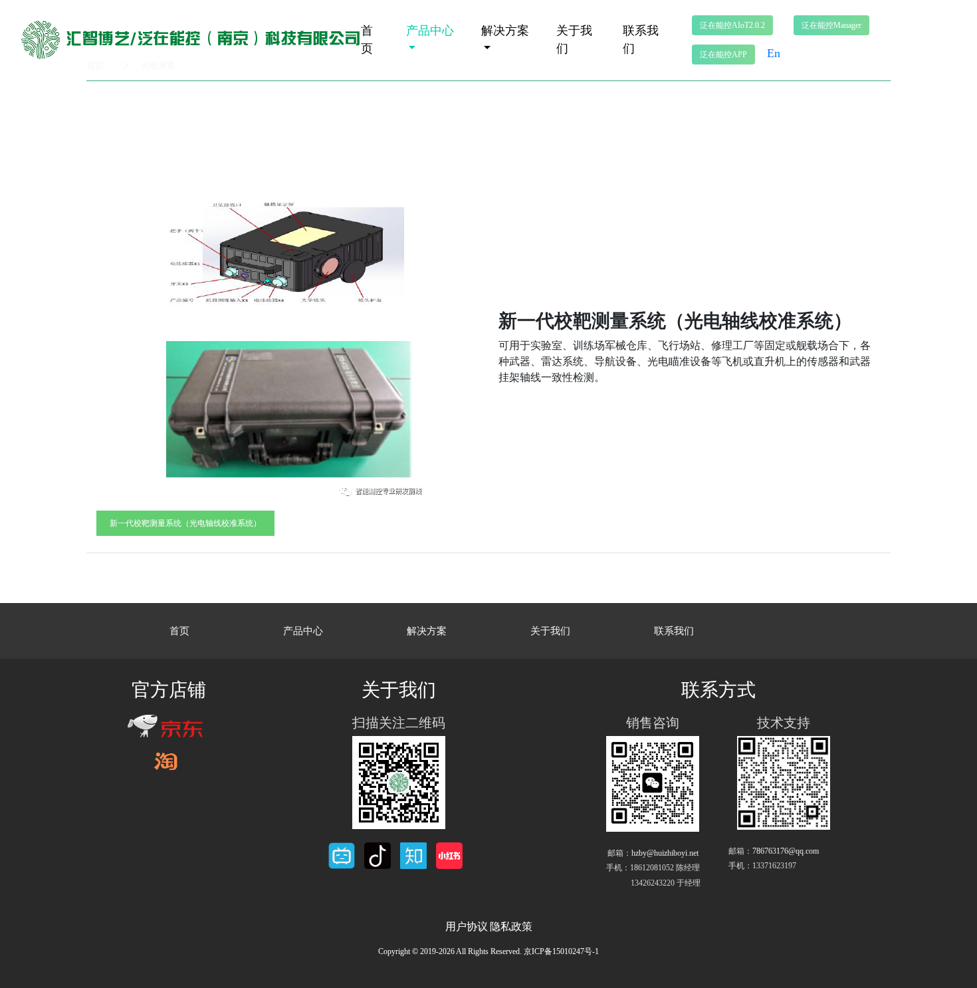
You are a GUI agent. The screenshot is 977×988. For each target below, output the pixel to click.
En (773, 53)
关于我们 (574, 39)
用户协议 (466, 926)
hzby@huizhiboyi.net (665, 853)
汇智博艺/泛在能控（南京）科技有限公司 (200, 39)
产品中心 (430, 30)
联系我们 (641, 39)
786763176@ (785, 851)
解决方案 (505, 30)
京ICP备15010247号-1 (561, 951)
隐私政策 (511, 926)
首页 (367, 39)
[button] (732, 25)
